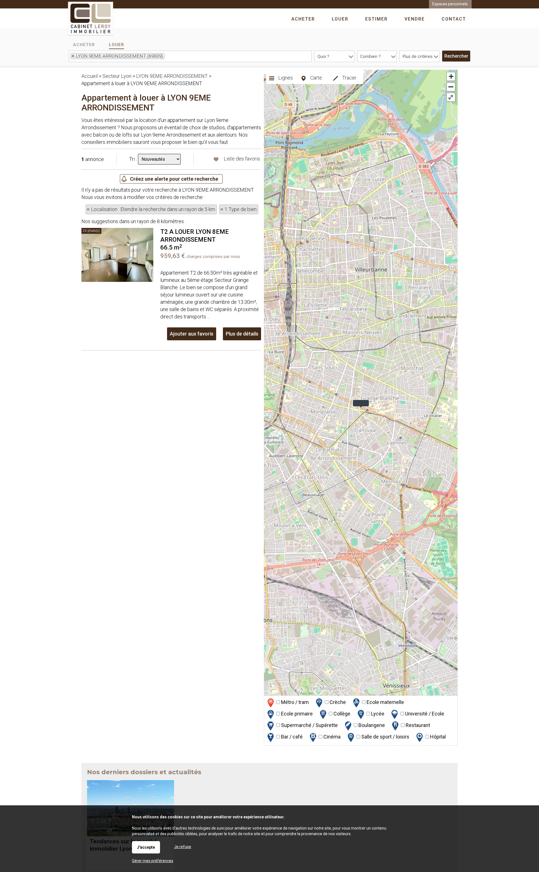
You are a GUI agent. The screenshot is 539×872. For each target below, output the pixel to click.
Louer (116, 44)
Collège (341, 714)
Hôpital (437, 737)
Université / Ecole (424, 714)
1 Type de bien (241, 209)
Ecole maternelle (385, 702)
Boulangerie (371, 725)
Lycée (377, 714)
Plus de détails (242, 334)
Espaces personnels (450, 4)
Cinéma (331, 737)
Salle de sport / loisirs (384, 737)
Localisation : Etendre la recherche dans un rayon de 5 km (153, 209)
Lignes (285, 78)
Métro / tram (294, 702)
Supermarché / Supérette (309, 725)
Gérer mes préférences (152, 861)
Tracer (349, 78)
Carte (315, 78)
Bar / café (291, 737)
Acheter (84, 44)
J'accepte (146, 847)
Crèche (337, 702)
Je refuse (182, 846)
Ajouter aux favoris (191, 334)
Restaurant (417, 725)
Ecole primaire (296, 714)
